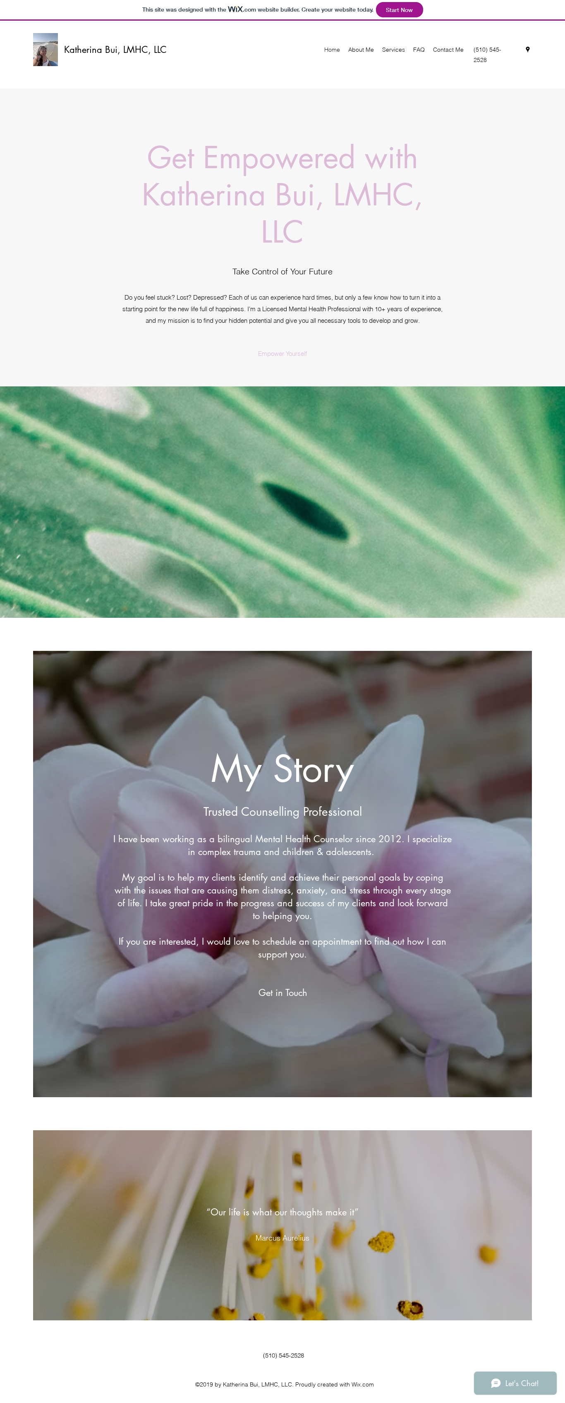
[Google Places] (528, 49)
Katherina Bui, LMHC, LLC (115, 49)
